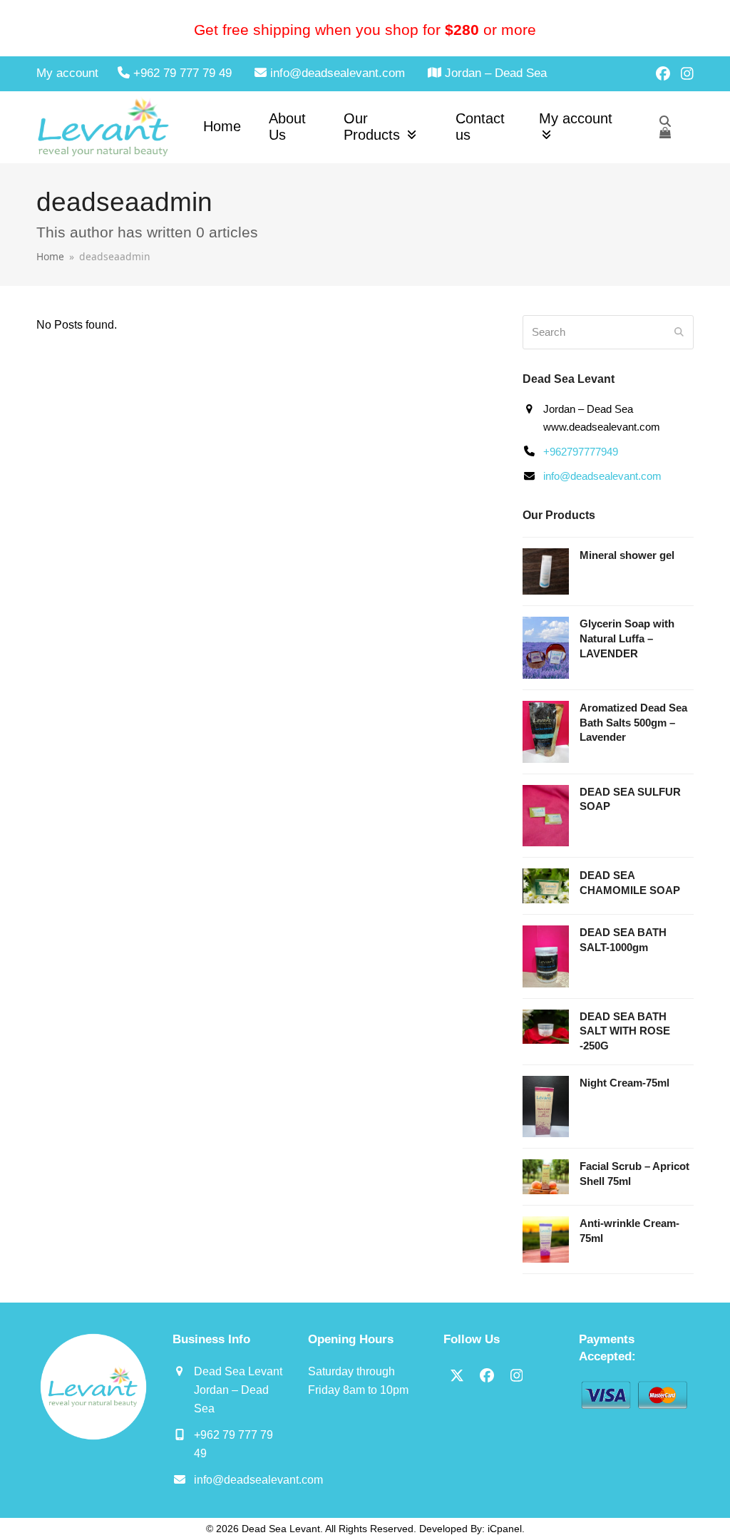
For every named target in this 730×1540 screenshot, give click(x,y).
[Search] (665, 121)
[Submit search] (679, 332)
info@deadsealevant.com (602, 476)
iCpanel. (506, 1528)
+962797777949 (580, 452)
